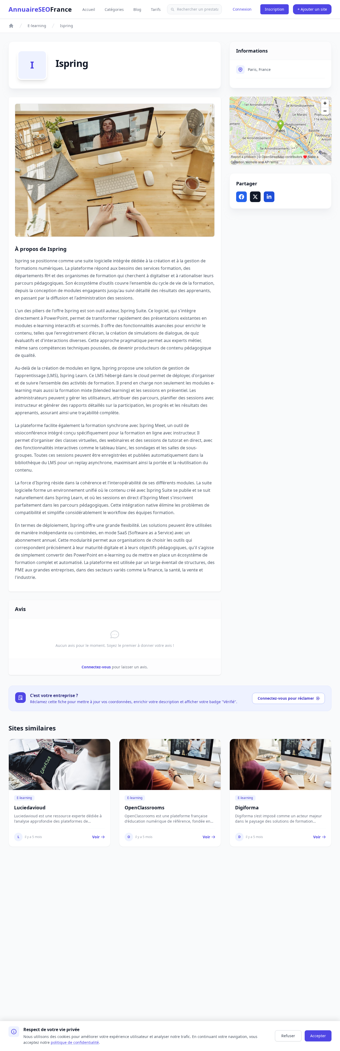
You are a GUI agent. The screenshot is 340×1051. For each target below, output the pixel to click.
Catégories (115, 9)
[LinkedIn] (269, 196)
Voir (96, 836)
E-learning (37, 25)
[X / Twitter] (255, 196)
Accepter (318, 1035)
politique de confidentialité (75, 1042)
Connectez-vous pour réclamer (286, 698)
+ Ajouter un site (312, 9)
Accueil (89, 9)
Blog (137, 9)
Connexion (242, 9)
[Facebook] (241, 196)
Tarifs (156, 9)
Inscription (274, 9)
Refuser (288, 1035)
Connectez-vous (96, 666)
